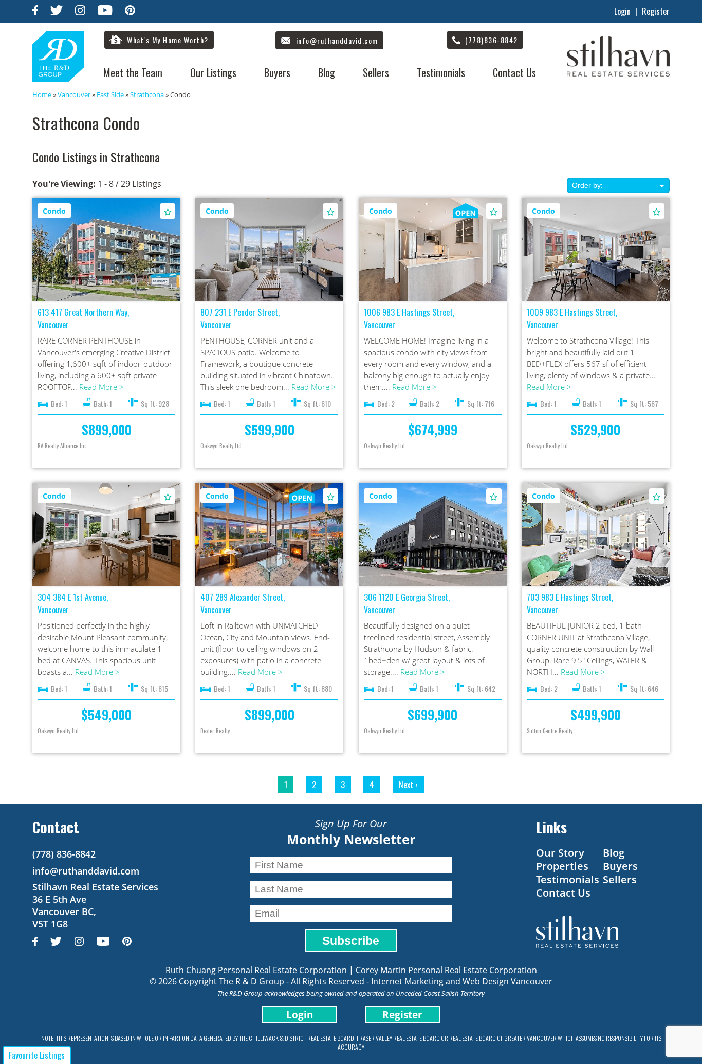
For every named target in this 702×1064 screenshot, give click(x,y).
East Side (110, 94)
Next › (408, 784)
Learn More (107, 250)
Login (622, 11)
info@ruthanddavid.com (85, 871)
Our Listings (213, 72)
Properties (562, 866)
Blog (326, 72)
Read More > (101, 387)
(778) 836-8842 (64, 854)
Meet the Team (132, 72)
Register (656, 11)
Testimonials (441, 72)
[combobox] (618, 185)
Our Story (560, 853)
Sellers (376, 72)
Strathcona (147, 94)
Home (41, 94)
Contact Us (514, 72)
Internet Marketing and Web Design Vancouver (461, 981)
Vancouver (74, 94)
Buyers (277, 72)
